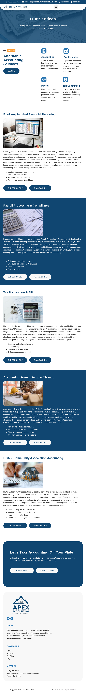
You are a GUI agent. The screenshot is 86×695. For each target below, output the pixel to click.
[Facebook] (8, 618)
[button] (56, 7)
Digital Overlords (70, 690)
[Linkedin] (11, 618)
